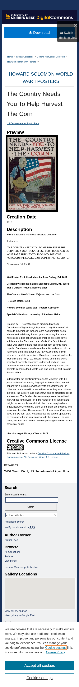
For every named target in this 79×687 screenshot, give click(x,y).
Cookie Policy (55, 652)
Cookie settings (55, 647)
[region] (39, 654)
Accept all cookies (39, 665)
